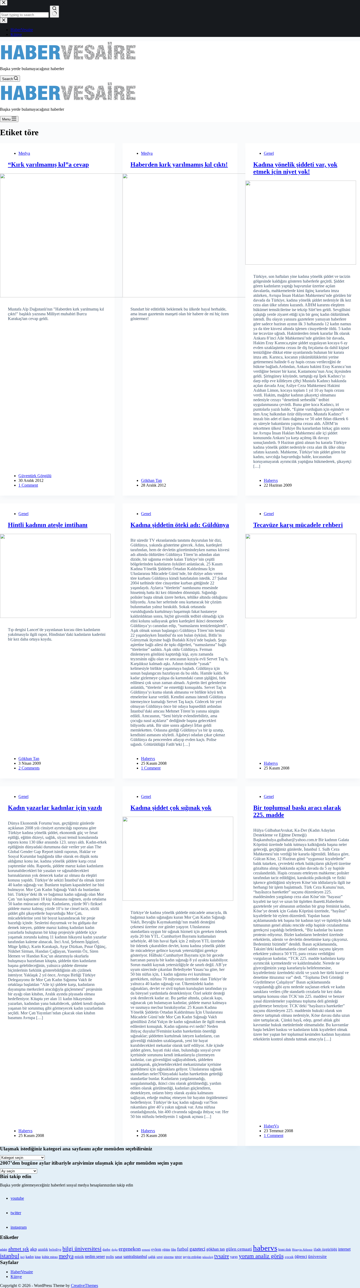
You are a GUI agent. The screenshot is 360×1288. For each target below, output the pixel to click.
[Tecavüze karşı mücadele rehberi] (302, 576)
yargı (234, 1257)
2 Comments (29, 768)
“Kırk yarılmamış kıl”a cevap (48, 164)
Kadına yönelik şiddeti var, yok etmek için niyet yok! (295, 168)
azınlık (43, 1249)
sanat (118, 1257)
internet (344, 1249)
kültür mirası (50, 1257)
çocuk (289, 1257)
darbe (106, 1249)
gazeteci (197, 1249)
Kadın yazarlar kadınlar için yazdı (55, 807)
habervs (265, 1248)
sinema (169, 1257)
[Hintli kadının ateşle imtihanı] (57, 576)
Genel (269, 153)
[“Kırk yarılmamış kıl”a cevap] (57, 235)
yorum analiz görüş (261, 1256)
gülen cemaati (239, 1249)
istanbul (9, 1255)
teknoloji (207, 1257)
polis (110, 1256)
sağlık (151, 1257)
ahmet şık (18, 1249)
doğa (114, 1249)
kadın (30, 1257)
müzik (79, 1257)
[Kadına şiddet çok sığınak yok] (180, 859)
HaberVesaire (22, 1272)
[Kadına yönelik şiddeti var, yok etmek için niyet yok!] (302, 223)
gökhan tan (215, 1249)
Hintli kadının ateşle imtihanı (47, 524)
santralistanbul (135, 1256)
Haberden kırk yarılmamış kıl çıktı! (179, 164)
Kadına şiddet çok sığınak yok (170, 807)
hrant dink (284, 1249)
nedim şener (95, 1256)
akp (33, 1249)
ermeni (146, 1249)
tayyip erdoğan (192, 1257)
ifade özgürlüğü (325, 1249)
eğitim (166, 1249)
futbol (182, 1249)
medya (66, 1256)
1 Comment (28, 485)
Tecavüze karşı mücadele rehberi (298, 524)
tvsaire (221, 1256)
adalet (3, 1249)
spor (178, 1257)
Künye (16, 1276)
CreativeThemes (84, 1285)
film (173, 1249)
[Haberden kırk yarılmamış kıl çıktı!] (180, 235)
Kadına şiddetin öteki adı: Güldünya (179, 524)
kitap (38, 1257)
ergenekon (130, 1249)
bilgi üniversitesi (81, 1248)
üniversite (317, 1256)
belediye (55, 1249)
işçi (22, 1257)
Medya (24, 153)
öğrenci (301, 1256)
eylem (156, 1249)
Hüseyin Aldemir (302, 1249)
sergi (160, 1257)
